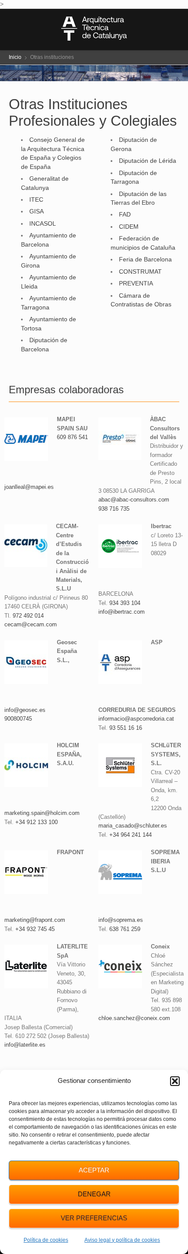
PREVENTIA (136, 283)
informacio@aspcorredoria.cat (136, 718)
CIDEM (129, 226)
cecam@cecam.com (30, 624)
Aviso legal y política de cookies (122, 1240)
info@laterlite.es (24, 1044)
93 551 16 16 (125, 728)
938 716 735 (113, 508)
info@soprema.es (120, 920)
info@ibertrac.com (121, 611)
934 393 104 (124, 603)
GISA (36, 211)
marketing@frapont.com (34, 920)
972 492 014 (28, 615)
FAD (125, 214)
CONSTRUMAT (140, 271)
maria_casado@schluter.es (132, 825)
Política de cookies (46, 1240)
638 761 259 (124, 929)
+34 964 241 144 (130, 834)
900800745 (18, 718)
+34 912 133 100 (36, 822)
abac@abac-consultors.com (133, 499)
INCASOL (42, 223)
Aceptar (94, 1170)
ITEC (36, 199)
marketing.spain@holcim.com (42, 813)
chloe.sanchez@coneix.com (134, 1018)
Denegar (94, 1194)
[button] (175, 1081)
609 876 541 (72, 437)
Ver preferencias (94, 1218)
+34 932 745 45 (35, 929)
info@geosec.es (24, 710)
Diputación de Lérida (147, 160)
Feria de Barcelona (145, 259)
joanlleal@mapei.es (29, 487)
